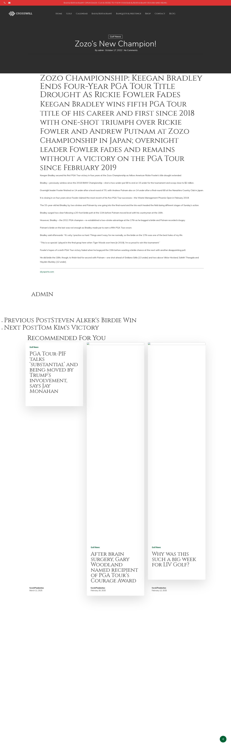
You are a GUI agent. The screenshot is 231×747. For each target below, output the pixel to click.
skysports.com (47, 271)
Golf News (115, 36)
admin (101, 50)
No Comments (131, 50)
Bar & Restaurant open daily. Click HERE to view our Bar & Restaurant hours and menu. (115, 2)
